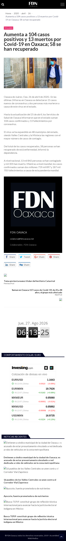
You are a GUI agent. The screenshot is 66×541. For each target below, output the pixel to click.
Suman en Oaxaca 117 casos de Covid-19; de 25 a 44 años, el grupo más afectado (37, 291)
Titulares (8, 28)
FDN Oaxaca (18, 232)
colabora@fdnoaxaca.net (22, 239)
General (7, 476)
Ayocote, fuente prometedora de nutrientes (26, 496)
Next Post (58, 295)
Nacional (8, 492)
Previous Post (9, 283)
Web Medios (33, 538)
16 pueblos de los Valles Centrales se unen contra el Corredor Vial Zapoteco (30, 481)
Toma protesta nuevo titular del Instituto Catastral (29, 281)
